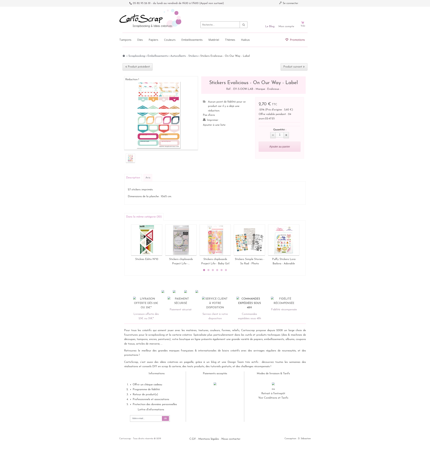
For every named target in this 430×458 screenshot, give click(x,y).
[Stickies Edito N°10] (147, 240)
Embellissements (157, 56)
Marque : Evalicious (268, 89)
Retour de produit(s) (145, 394)
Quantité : (279, 129)
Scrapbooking (136, 56)
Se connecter (290, 3)
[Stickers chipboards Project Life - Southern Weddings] (181, 240)
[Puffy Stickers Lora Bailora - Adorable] (284, 240)
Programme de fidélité (146, 389)
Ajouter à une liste (214, 125)
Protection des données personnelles (155, 404)
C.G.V (192, 439)
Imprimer (212, 120)
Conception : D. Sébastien (298, 439)
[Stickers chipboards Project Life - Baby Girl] (215, 240)
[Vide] (302, 13)
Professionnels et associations (151, 399)
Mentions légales (208, 439)
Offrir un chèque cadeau (147, 384)
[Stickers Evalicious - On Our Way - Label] (130, 158)
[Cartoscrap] (151, 10)
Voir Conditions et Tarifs (273, 398)
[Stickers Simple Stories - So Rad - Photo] (249, 240)
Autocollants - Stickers (184, 56)
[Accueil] (124, 56)
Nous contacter (230, 439)
